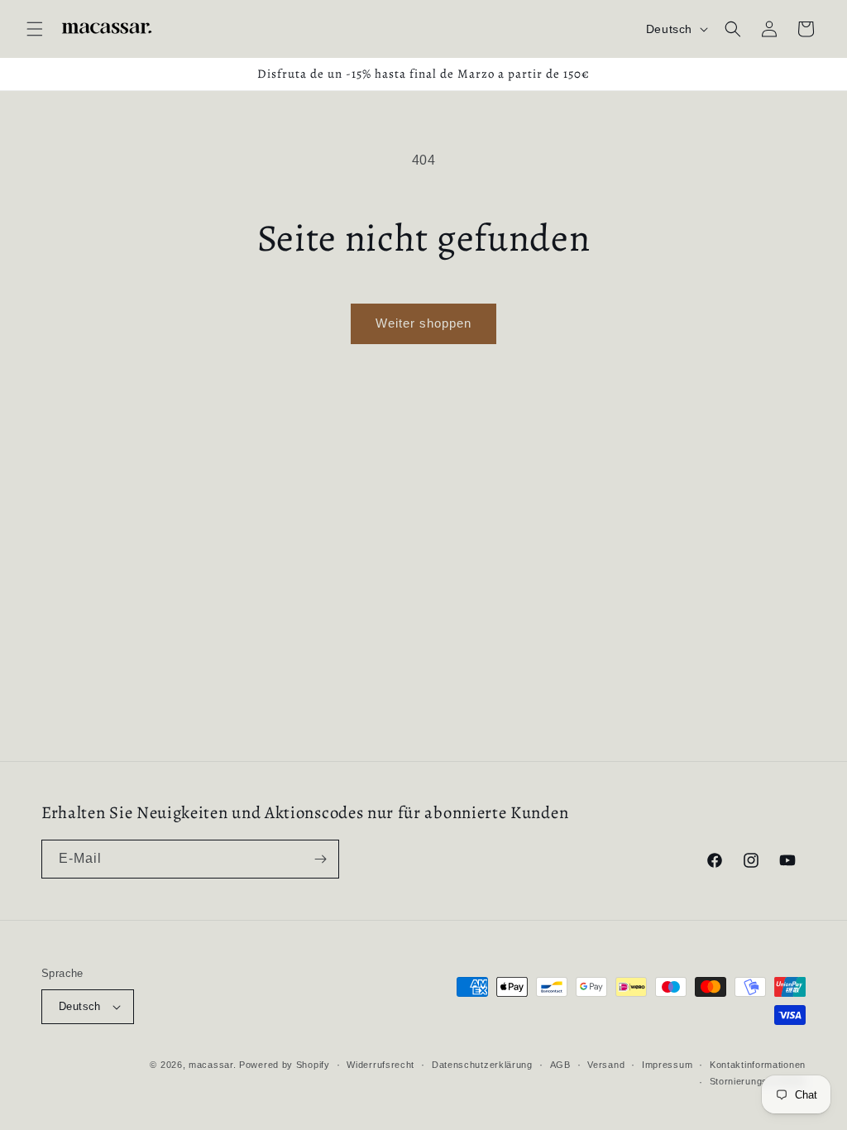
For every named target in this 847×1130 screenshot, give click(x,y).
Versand (605, 1065)
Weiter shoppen (423, 323)
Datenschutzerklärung (482, 1065)
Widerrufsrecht (380, 1065)
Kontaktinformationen (758, 1065)
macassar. (212, 1065)
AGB (560, 1065)
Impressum (667, 1065)
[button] (35, 29)
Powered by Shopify (284, 1065)
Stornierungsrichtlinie (758, 1081)
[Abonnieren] (320, 859)
